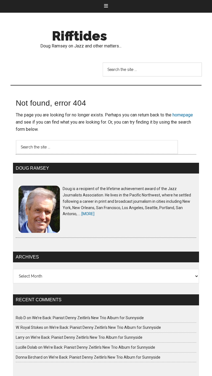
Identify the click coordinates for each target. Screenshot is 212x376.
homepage (183, 115)
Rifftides (79, 36)
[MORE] (87, 214)
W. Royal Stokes (29, 327)
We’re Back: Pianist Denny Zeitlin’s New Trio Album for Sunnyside (88, 318)
